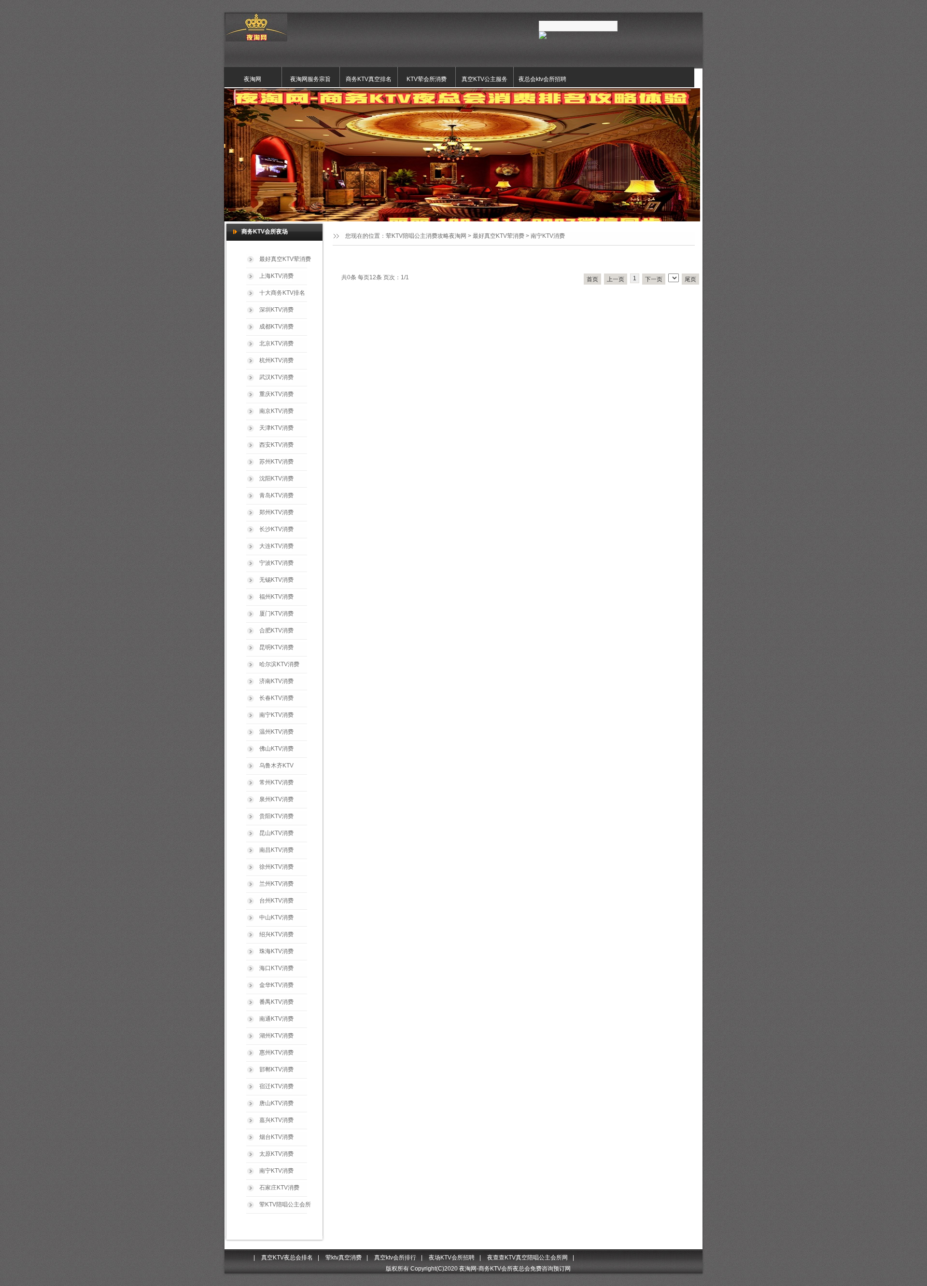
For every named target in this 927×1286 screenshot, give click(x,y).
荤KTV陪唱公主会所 (285, 1204)
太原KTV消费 (276, 1153)
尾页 (690, 279)
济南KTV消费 (276, 681)
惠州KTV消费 (276, 1052)
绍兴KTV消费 (276, 934)
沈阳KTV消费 (276, 478)
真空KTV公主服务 (484, 79)
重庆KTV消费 (276, 394)
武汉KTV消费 (276, 377)
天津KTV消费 (276, 427)
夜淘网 (252, 79)
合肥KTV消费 (276, 630)
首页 (592, 279)
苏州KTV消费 (276, 461)
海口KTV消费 (276, 968)
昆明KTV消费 (276, 647)
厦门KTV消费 (276, 613)
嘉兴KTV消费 (276, 1120)
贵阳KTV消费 (276, 816)
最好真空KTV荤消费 (498, 236)
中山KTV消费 (276, 917)
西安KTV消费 (276, 444)
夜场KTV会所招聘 (452, 1257)
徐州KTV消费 (276, 866)
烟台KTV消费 (276, 1137)
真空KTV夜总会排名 (287, 1257)
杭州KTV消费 (276, 360)
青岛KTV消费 (276, 495)
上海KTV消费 (276, 276)
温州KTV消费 (276, 731)
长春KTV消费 (276, 698)
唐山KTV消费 (276, 1103)
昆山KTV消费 (276, 833)
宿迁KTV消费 (276, 1086)
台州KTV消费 (276, 900)
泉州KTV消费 (276, 799)
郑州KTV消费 (276, 512)
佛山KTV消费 (276, 748)
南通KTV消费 (276, 1018)
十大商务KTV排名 (282, 292)
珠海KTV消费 (276, 951)
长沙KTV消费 (276, 529)
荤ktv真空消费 (343, 1257)
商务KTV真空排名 (369, 79)
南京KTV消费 (276, 411)
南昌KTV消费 (276, 850)
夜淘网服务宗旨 (310, 79)
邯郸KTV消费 (276, 1069)
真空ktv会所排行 (395, 1257)
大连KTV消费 (276, 546)
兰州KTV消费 (276, 883)
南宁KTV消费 (548, 236)
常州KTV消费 (276, 782)
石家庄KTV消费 (279, 1187)
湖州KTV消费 (276, 1035)
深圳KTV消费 (276, 309)
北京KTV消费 (276, 343)
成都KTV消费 (276, 326)
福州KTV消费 (276, 596)
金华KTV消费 (276, 985)
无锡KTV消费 (276, 579)
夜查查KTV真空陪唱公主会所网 (527, 1257)
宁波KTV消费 (276, 563)
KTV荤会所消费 (427, 79)
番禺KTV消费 (276, 1002)
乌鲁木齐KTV (276, 765)
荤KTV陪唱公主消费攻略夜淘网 (426, 236)
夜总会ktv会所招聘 (542, 79)
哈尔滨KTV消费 (279, 664)
